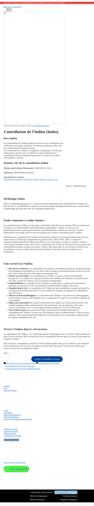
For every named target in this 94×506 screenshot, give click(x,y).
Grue (55, 179)
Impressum (8, 413)
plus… (6, 353)
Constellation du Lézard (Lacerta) (20, 366)
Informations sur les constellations (21, 363)
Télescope (28, 179)
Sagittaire (19, 179)
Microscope (9, 179)
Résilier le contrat (11, 440)
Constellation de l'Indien (49, 363)
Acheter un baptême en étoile (47, 359)
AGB (6, 410)
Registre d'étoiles (10, 390)
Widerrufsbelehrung (11, 417)
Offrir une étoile (10, 433)
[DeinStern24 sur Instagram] (10, 452)
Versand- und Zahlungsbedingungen (18, 419)
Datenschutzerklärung (12, 415)
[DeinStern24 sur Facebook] (6, 452)
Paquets (7, 386)
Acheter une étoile (11, 431)
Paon (36, 179)
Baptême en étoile (11, 429)
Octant (42, 179)
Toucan (49, 179)
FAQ (6, 388)
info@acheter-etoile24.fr (14, 462)
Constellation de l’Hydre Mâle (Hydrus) (23, 369)
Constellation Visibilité (12, 436)
